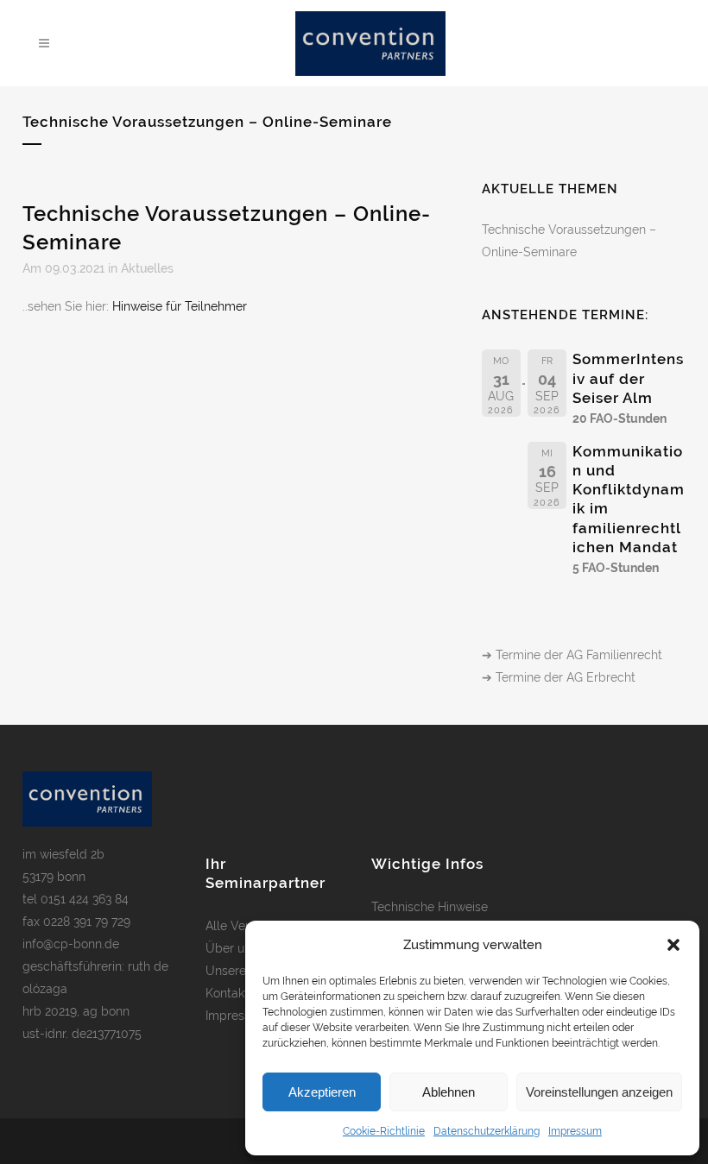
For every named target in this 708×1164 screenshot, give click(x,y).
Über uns (231, 948)
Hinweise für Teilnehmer (179, 306)
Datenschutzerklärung (486, 1131)
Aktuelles (147, 268)
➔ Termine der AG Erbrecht (558, 677)
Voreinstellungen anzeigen (599, 1092)
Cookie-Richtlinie (384, 1131)
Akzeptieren (322, 1092)
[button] (673, 944)
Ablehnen (448, 1092)
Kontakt (227, 993)
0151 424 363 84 (85, 899)
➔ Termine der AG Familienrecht (572, 655)
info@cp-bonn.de (70, 944)
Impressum (575, 1131)
